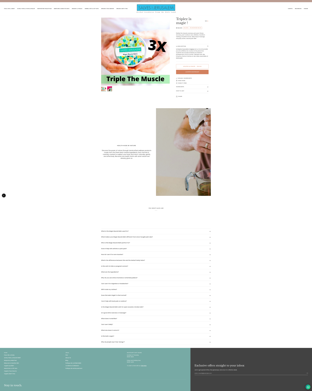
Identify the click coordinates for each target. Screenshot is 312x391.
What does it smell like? (109, 319)
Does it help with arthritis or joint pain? (114, 249)
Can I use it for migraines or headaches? (114, 284)
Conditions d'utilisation (72, 365)
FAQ (66, 355)
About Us (68, 358)
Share (180, 96)
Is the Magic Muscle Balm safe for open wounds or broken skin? (122, 307)
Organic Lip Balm (9, 365)
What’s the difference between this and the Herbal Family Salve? (123, 260)
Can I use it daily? (107, 324)
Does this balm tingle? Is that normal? (114, 295)
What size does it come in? (110, 330)
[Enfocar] (104, 82)
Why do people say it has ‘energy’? (113, 342)
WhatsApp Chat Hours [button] (134, 352)
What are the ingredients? (110, 272)
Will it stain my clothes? (109, 289)
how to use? (180, 90)
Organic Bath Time (9, 374)
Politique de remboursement (73, 368)
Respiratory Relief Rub (10, 360)
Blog (66, 360)
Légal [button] (67, 352)
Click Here (143, 365)
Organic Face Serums (10, 371)
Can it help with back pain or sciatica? (114, 301)
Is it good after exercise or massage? (113, 313)
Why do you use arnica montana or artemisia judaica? (119, 278)
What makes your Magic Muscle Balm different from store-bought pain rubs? (127, 237)
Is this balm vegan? (107, 336)
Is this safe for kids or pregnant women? (114, 266)
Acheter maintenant (192, 71)
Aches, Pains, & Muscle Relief (12, 358)
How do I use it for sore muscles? (112, 254)
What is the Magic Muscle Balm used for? (115, 231)
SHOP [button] (5, 352)
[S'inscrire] (306, 373)
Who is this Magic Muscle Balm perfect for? (115, 243)
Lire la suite (179, 58)
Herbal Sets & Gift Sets (10, 368)
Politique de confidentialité (73, 363)
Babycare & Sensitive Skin (11, 363)
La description (181, 46)
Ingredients (180, 86)
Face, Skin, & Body (9, 355)
